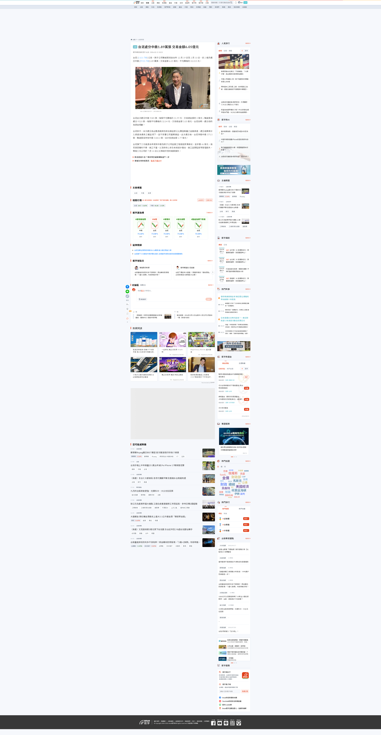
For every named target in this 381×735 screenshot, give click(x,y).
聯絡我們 (187, 721)
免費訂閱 (245, 691)
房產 (204, 7)
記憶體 (226, 518)
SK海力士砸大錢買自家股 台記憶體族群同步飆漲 (143, 376)
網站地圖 (199, 721)
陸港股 (164, 3)
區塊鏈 (198, 7)
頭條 (135, 7)
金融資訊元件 (179, 721)
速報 (174, 7)
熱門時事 (167, 7)
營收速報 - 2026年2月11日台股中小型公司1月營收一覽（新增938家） (194, 316)
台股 (152, 3)
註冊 (245, 2)
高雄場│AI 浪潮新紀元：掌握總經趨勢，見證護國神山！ (237, 279)
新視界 (217, 7)
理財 (210, 7)
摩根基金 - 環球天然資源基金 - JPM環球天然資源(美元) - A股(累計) (230, 397)
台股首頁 (201, 200)
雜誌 (229, 7)
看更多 (210, 260)
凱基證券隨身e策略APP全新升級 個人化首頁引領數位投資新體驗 (143, 350)
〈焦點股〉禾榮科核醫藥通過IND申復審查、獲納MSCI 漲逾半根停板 (149, 316)
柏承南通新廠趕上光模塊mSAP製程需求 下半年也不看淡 (201, 376)
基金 (170, 3)
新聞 (147, 3)
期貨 (191, 7)
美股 (158, 3)
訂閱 (207, 3)
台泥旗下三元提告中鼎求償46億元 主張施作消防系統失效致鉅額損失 (158, 254)
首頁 (142, 3)
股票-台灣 (229, 391)
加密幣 (187, 3)
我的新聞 (237, 7)
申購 (246, 388)
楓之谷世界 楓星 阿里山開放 (172, 375)
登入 (242, 2)
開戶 (246, 377)
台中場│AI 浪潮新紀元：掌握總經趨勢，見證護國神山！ (237, 251)
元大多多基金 (223, 408)
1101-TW (142, 57)
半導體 (226, 530)
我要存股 (209, 200)
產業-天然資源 (230, 403)
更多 (246, 50)
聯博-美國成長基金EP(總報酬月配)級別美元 (231, 375)
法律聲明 (206, 721)
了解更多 (209, 212)
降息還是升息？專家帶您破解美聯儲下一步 (152, 157)
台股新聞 (141, 40)
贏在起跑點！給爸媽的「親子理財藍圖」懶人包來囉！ (161, 200)
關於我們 (156, 721)
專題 (223, 7)
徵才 (193, 721)
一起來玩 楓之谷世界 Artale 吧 (172, 350)
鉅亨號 (201, 3)
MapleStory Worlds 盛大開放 (200, 350)
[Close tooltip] (144, 318)
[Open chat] (127, 318)
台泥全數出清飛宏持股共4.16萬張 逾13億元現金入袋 (152, 250)
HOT (227, 250)
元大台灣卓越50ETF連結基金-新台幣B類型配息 (231, 386)
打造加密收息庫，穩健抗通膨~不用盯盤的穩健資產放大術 (237, 270)
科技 (152, 7)
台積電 (226, 524)
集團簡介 (163, 721)
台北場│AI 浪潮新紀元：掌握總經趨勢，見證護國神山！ (237, 260)
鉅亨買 (194, 3)
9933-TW (144, 60)
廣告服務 (170, 721)
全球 (181, 3)
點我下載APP (156, 160)
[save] (127, 314)
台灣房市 (228, 201)
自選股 (244, 7)
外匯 (175, 3)
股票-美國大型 (230, 380)
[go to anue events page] (236, 2)
